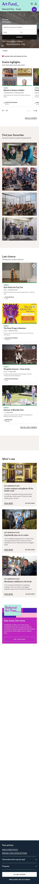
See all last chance (28, 427)
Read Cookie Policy (10, 849)
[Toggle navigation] (34, 9)
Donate (18, 9)
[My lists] (32, 4)
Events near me (11, 41)
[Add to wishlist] (29, 71)
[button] (19, 37)
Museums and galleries (13, 44)
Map (23, 44)
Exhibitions (20, 41)
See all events (31, 118)
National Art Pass (8, 9)
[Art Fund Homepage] (10, 4)
